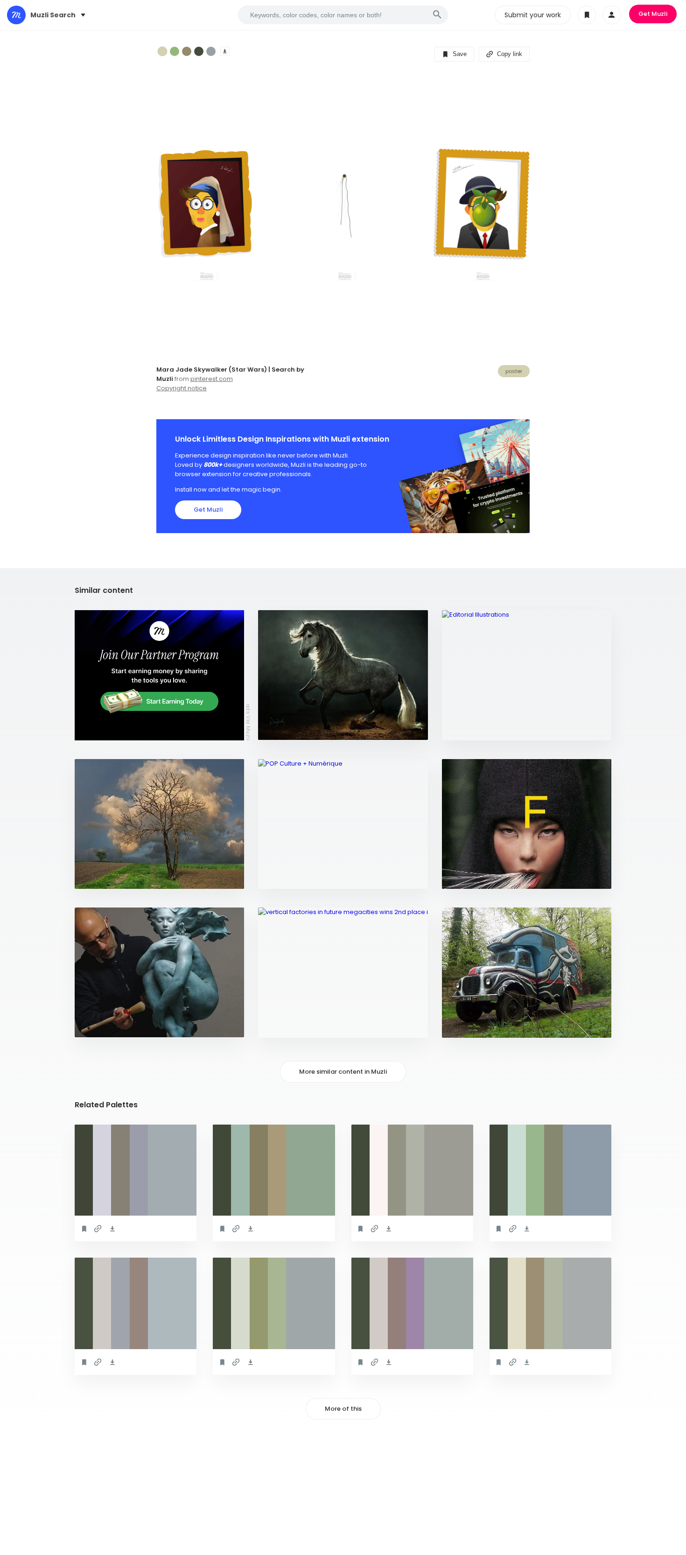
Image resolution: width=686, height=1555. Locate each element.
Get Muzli (652, 13)
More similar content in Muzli (343, 1071)
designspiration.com (297, 728)
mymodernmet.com (110, 1025)
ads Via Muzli (248, 722)
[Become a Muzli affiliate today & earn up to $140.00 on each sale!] (159, 675)
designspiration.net (479, 876)
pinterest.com (211, 378)
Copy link (508, 53)
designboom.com (291, 1025)
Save (459, 53)
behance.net (467, 728)
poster (513, 371)
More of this (343, 1408)
